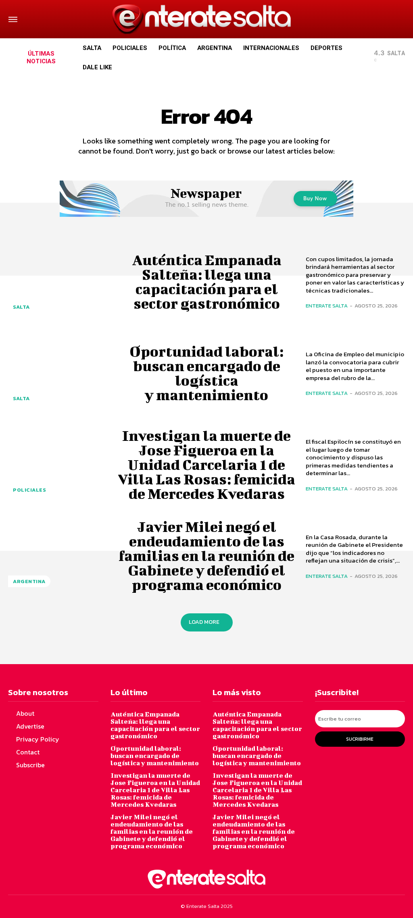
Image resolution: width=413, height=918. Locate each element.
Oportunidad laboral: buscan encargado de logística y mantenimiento (206, 373)
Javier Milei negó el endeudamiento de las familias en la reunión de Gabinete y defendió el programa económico (206, 555)
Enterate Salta (327, 305)
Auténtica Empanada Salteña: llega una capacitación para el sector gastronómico (207, 281)
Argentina (29, 581)
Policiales (29, 490)
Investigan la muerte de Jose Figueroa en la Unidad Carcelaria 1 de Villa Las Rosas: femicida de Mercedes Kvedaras (206, 464)
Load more (204, 622)
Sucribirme (359, 739)
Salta (21, 307)
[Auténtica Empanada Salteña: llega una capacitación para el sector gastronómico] (57, 281)
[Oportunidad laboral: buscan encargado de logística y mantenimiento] (57, 372)
